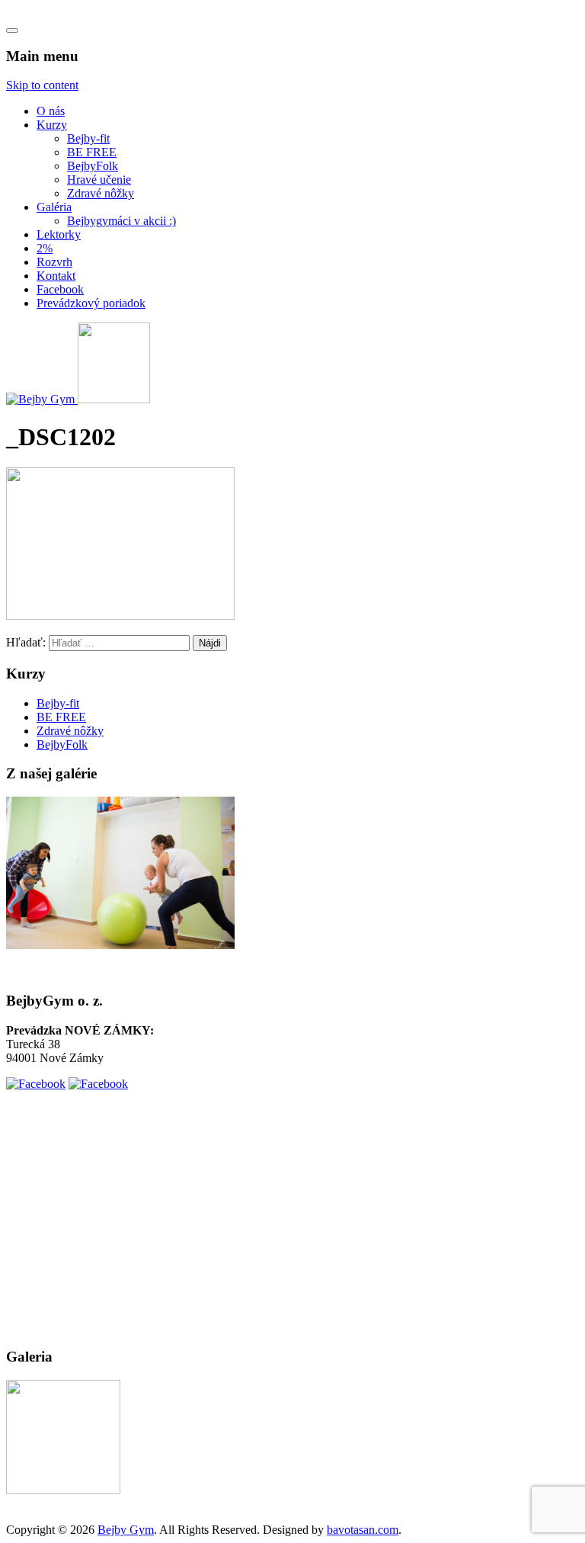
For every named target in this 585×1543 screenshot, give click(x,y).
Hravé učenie (99, 179)
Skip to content (42, 85)
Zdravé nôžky (100, 193)
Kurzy (52, 124)
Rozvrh (54, 261)
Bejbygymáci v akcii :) (121, 220)
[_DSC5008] (63, 1490)
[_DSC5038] (120, 944)
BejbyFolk (92, 165)
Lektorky (59, 234)
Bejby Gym (126, 1529)
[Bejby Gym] (42, 399)
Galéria (54, 206)
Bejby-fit (88, 138)
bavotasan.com (362, 1529)
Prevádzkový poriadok (91, 303)
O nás (51, 110)
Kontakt (56, 275)
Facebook (60, 289)
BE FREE (92, 152)
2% (45, 248)
